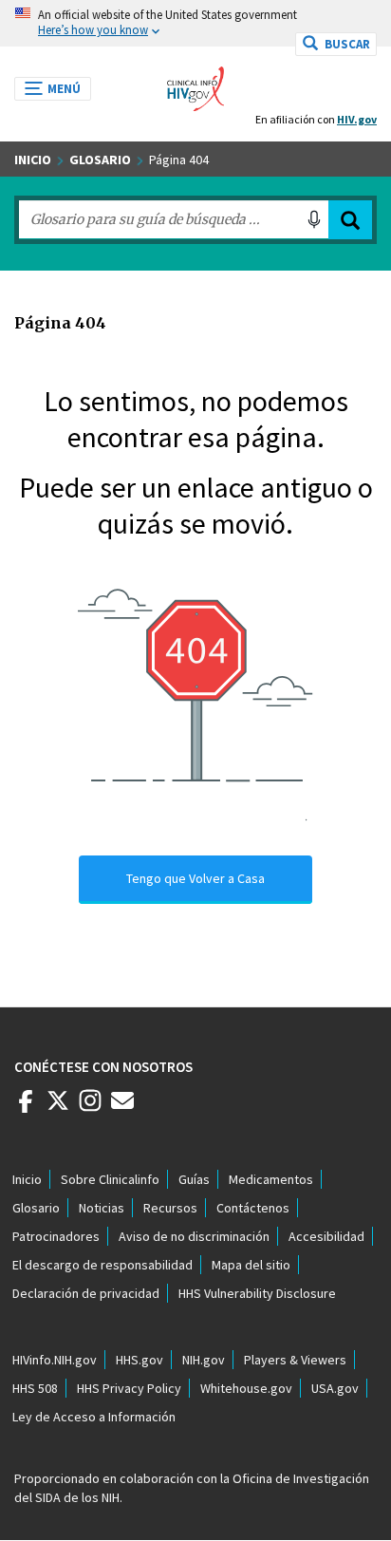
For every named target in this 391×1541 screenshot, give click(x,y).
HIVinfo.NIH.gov (54, 1359)
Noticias (101, 1207)
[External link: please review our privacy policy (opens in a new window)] (58, 1108)
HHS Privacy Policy (129, 1388)
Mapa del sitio (251, 1264)
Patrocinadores (56, 1236)
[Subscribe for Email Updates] (122, 1108)
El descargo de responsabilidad (102, 1264)
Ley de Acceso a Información (94, 1416)
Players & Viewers (295, 1359)
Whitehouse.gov (246, 1388)
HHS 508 (35, 1388)
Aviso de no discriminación (194, 1236)
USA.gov (335, 1388)
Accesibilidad (326, 1236)
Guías (194, 1179)
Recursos (170, 1207)
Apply (350, 219)
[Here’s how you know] (195, 23)
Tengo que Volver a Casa (195, 878)
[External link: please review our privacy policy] (25, 1108)
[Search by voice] (314, 219)
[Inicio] (195, 83)
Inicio (32, 159)
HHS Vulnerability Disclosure (257, 1293)
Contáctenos (252, 1207)
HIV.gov (357, 119)
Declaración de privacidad (85, 1293)
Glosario (100, 159)
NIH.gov (203, 1359)
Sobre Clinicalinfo (110, 1179)
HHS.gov (139, 1359)
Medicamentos (271, 1179)
